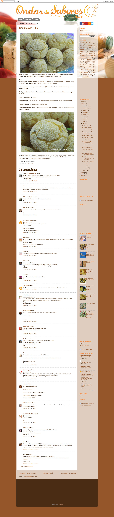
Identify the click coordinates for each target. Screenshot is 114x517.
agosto (85, 114)
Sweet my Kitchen (86, 355)
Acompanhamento (85, 42)
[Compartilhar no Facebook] (32, 161)
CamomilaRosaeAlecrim (29, 173)
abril (84, 123)
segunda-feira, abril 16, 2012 (30, 449)
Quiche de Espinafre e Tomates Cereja (88, 162)
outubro (85, 110)
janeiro (85, 170)
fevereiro (85, 168)
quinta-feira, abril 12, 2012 (30, 180)
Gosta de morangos (86, 367)
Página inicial (48, 473)
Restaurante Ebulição (86, 357)
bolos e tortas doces (87, 49)
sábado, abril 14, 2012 (29, 397)
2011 (82, 173)
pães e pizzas (30, 163)
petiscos (90, 64)
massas (89, 59)
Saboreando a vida (84, 67)
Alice (24, 237)
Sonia (24, 260)
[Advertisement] (88, 87)
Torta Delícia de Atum (88, 129)
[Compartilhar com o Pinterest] (33, 161)
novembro (85, 108)
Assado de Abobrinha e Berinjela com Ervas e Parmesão (90, 314)
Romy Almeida (27, 310)
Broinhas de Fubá (28, 28)
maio (84, 121)
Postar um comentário (27, 466)
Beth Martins (26, 207)
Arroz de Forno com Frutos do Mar (87, 150)
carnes (82, 51)
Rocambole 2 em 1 (87, 125)
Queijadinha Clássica (87, 135)
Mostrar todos (92, 390)
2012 (82, 104)
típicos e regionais (86, 71)
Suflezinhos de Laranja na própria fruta (88, 138)
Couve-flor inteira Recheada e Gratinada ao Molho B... (88, 143)
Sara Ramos (26, 285)
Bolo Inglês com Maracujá (90, 295)
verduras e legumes (85, 76)
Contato (36, 19)
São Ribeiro (26, 338)
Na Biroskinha (85, 361)
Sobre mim (28, 19)
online (81, 395)
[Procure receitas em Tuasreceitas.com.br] (86, 349)
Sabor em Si (26, 427)
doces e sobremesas (87, 56)
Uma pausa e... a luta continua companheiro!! (90, 254)
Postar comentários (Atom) (31, 476)
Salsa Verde (26, 326)
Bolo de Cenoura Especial (88, 288)
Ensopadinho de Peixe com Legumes (88, 132)
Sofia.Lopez (26, 295)
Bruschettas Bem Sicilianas (90, 279)
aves (89, 44)
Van (24, 352)
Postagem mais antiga (68, 473)
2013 (82, 101)
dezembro (85, 106)
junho (84, 119)
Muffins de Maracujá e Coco (89, 271)
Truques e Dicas (87, 74)
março (84, 165)
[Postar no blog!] (29, 161)
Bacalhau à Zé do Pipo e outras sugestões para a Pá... (88, 158)
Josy (24, 441)
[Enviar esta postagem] (24, 161)
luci (24, 251)
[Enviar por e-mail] (27, 161)
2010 (82, 175)
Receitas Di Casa (85, 66)
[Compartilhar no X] (30, 161)
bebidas (82, 45)
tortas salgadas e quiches (87, 72)
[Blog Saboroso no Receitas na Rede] (87, 345)
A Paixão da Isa (27, 402)
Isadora (25, 384)
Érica (24, 274)
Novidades (87, 61)
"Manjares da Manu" (28, 413)
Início (20, 19)
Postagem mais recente (27, 473)
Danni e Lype (26, 370)
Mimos (81, 61)
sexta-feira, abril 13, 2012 (29, 202)
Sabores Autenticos (28, 196)
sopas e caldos (91, 69)
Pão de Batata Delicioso (90, 262)
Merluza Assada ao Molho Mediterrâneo (88, 154)
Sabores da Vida (86, 384)
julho (84, 117)
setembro (85, 112)
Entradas (82, 59)
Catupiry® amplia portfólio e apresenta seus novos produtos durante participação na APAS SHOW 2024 (87, 377)
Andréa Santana (27, 220)
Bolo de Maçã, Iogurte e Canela (90, 246)
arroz (81, 44)
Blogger (61, 504)
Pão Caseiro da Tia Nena (90, 236)
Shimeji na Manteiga (86, 362)
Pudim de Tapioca (87, 127)
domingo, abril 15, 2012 (29, 408)
